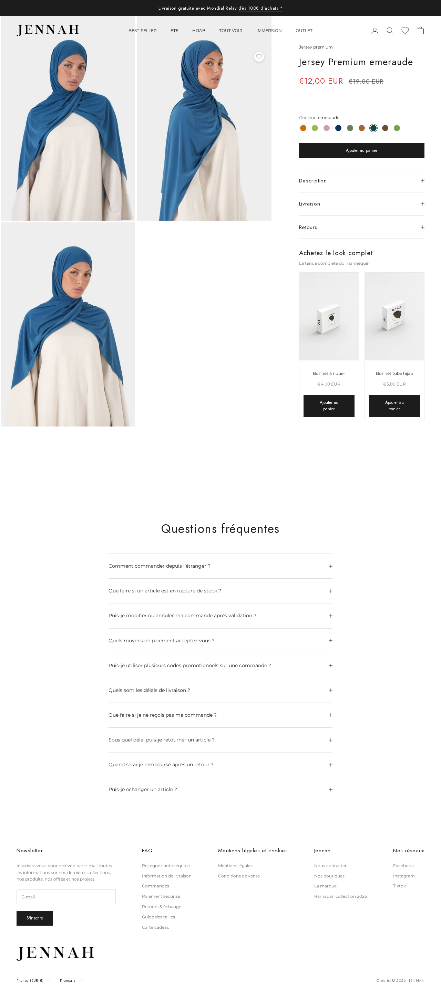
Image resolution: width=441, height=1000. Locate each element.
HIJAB (198, 30)
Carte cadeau (156, 927)
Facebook (403, 865)
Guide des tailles (158, 916)
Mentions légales (235, 865)
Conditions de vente (239, 875)
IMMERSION (269, 30)
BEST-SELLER (143, 30)
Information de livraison (167, 875)
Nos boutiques (329, 875)
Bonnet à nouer (329, 373)
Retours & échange (161, 906)
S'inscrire (35, 918)
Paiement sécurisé (161, 896)
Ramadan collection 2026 (340, 896)
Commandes (155, 885)
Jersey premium (316, 47)
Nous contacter (330, 865)
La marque (325, 885)
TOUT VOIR (231, 30)
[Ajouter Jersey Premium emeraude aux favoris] (259, 57)
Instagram (404, 875)
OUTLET (304, 30)
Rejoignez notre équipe (166, 865)
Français (67, 980)
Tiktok (399, 885)
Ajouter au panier (361, 150)
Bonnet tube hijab (394, 373)
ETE (174, 30)
